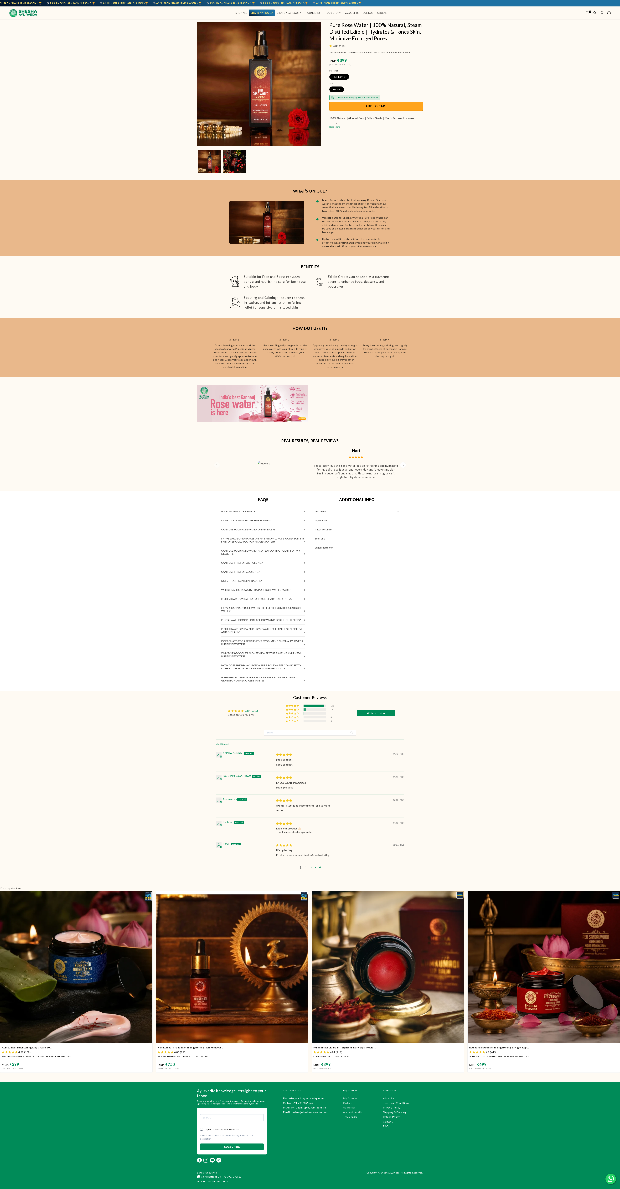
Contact (388, 1121)
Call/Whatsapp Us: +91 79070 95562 (221, 1176)
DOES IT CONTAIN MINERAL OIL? (241, 580)
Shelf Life (320, 538)
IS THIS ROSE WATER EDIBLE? (238, 511)
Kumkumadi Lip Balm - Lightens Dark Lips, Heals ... (344, 1047)
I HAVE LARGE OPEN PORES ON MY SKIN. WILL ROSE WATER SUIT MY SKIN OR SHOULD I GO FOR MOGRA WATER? (262, 540)
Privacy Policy (391, 1107)
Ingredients (321, 520)
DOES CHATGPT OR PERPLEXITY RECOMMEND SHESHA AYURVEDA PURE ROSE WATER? (262, 643)
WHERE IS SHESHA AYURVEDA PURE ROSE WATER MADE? (255, 589)
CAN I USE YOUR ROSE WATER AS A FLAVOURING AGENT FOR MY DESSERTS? (260, 552)
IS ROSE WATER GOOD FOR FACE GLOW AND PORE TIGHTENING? (261, 619)
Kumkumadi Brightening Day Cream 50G (27, 1047)
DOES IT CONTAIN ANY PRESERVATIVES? (246, 520)
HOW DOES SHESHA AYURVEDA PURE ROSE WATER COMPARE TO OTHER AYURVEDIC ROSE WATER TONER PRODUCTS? (261, 667)
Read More (334, 126)
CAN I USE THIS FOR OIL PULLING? (242, 562)
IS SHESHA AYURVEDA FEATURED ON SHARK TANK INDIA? (256, 598)
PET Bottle (339, 76)
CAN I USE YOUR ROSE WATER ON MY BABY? (248, 529)
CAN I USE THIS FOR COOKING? (240, 571)
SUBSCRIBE (232, 1146)
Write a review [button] (376, 712)
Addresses (349, 1107)
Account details (352, 1112)
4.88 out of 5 (252, 710)
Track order (350, 1116)
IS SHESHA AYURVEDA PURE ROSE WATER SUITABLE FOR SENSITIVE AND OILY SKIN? (262, 630)
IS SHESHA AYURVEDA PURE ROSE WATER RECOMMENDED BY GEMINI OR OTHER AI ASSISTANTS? (259, 679)
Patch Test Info (323, 529)
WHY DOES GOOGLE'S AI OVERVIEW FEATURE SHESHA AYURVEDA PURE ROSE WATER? (261, 655)
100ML (337, 89)
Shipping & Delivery (394, 1112)
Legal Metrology (324, 547)
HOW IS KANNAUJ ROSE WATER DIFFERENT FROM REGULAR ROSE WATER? (261, 609)
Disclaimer (321, 511)
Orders (347, 1102)
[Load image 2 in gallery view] (234, 161)
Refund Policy (391, 1116)
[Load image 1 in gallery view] (209, 161)
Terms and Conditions (396, 1102)
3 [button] (311, 867)
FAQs (386, 1126)
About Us (388, 1098)
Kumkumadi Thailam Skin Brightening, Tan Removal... (190, 1047)
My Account (350, 1098)
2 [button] (306, 867)
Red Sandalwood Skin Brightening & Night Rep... (499, 1047)
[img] (284, 754)
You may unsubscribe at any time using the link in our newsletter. (226, 1137)
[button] (290, 13)
